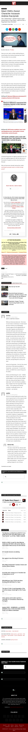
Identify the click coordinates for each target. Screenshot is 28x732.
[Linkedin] (16, 29)
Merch (12, 726)
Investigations (7, 6)
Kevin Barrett (15, 631)
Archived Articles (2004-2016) (14, 227)
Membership (21, 725)
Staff (9, 725)
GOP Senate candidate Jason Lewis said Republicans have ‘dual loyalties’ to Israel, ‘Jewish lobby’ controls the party (13, 131)
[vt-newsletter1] (11, 644)
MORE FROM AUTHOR (17, 283)
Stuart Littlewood (18, 635)
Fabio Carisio (14, 634)
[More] (22, 29)
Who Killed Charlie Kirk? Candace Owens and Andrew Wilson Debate (14, 565)
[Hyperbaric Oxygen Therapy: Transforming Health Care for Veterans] (4, 303)
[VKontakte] (14, 720)
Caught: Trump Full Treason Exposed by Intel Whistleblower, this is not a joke (7, 276)
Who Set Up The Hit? (14, 286)
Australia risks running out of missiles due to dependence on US (14, 573)
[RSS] (22, 716)
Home (2, 6)
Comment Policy (23, 252)
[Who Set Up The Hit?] (4, 288)
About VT (3, 252)
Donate (16, 725)
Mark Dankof (10, 635)
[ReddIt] (19, 29)
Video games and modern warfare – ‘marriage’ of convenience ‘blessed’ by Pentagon (12, 599)
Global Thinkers (5, 651)
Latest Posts (5, 530)
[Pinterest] (10, 29)
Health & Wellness (3, 304)
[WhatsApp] (13, 29)
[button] (2, 3)
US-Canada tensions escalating (11, 552)
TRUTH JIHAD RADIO (16, 202)
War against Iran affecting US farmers (12, 558)
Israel (6, 268)
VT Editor (12, 50)
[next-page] (4, 308)
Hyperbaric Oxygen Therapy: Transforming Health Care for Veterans (16, 303)
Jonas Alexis (8, 631)
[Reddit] (15, 716)
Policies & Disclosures (12, 252)
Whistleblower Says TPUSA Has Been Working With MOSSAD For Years (12, 581)
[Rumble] (19, 716)
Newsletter (8, 726)
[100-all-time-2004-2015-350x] (13, 672)
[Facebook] (12, 234)
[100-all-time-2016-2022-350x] (13, 679)
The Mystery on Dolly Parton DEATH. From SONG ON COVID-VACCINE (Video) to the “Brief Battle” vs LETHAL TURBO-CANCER (13, 534)
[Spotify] (6, 720)
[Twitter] (7, 29)
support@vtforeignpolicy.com (16, 707)
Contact (21, 726)
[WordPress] (17, 720)
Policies (12, 725)
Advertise (16, 726)
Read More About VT (15, 704)
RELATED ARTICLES (6, 283)
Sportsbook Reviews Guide (17, 729)
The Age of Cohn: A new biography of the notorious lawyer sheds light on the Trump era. (14, 590)
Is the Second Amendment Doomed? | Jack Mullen (21, 274)
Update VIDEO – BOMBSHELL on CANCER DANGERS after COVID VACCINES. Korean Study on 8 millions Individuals (13, 609)
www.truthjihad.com (8, 230)
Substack (14, 205)
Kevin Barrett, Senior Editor (8, 24)
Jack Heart (20, 634)
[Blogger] (4, 716)
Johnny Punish (14, 639)
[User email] (17, 234)
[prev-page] (2, 308)
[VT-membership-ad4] (14, 482)
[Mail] (11, 716)
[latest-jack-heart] (11, 619)
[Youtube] (14, 234)
